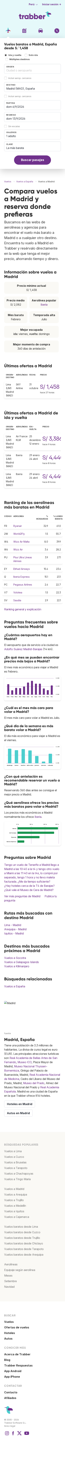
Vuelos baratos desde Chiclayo (23, 1243)
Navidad (9, 1286)
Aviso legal (9, 1426)
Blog (7, 1360)
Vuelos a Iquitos (14, 1211)
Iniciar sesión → (51, 4)
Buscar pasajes (32, 160)
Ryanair (17, 525)
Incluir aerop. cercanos (19, 78)
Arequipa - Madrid (15, 929)
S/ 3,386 (52, 438)
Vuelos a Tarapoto (15, 1168)
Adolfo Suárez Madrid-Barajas (23, 649)
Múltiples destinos (19, 59)
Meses (8, 1275)
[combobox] (32, 69)
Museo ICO (25, 1062)
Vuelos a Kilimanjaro (16, 966)
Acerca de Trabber (17, 1354)
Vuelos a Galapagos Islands (21, 962)
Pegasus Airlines (22, 584)
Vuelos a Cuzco (14, 1157)
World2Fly (19, 533)
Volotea (17, 592)
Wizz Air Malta (21, 541)
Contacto (10, 1392)
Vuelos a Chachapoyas (18, 1173)
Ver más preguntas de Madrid (22, 896)
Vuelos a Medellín (15, 1205)
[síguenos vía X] (19, 1435)
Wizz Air (18, 549)
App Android (12, 1371)
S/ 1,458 (49, 386)
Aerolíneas (11, 1264)
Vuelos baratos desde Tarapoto (24, 1249)
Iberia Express (21, 576)
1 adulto (11, 136)
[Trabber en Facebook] (13, 1435)
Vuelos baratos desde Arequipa (23, 1254)
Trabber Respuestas (18, 1365)
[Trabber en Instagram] (7, 1435)
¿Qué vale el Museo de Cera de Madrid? (29, 890)
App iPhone (12, 1376)
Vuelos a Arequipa (15, 1194)
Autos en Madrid (18, 1113)
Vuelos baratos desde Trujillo (22, 1238)
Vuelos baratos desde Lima (21, 1226)
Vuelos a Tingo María (17, 1179)
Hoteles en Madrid (19, 1104)
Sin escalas (14, 126)
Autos (8, 1338)
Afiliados (10, 1398)
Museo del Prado (33, 1083)
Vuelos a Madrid (14, 1189)
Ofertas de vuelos (16, 1327)
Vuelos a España (14, 986)
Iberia (44, 304)
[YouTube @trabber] (26, 1435)
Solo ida (33, 55)
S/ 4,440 (53, 457)
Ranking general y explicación (22, 609)
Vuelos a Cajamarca (16, 1217)
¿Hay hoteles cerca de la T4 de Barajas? (29, 885)
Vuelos (9, 1322)
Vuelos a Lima (13, 1151)
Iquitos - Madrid (14, 933)
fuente (7, 1033)
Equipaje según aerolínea (19, 1270)
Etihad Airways (21, 568)
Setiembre (10, 1281)
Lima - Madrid (12, 925)
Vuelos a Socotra (15, 958)
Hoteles (9, 1333)
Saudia (17, 600)
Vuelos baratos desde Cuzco (22, 1232)
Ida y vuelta (14, 55)
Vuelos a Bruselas (15, 1162)
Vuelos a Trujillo (14, 1200)
